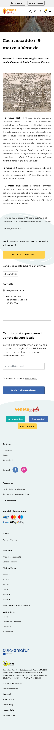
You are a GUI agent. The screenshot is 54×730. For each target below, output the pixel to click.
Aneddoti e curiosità (12, 557)
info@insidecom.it (15, 290)
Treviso (6, 589)
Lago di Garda (9, 612)
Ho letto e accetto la (21, 379)
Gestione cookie (9, 715)
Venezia (6, 574)
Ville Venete (8, 631)
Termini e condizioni (10, 689)
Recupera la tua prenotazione (16, 494)
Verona (6, 579)
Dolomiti (7, 626)
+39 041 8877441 (14, 296)
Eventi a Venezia (10, 540)
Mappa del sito (8, 710)
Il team (6, 455)
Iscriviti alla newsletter (23, 390)
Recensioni (8, 460)
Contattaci (10, 500)
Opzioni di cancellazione (14, 489)
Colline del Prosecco (12, 621)
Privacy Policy (8, 699)
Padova (6, 584)
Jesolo (5, 617)
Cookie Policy (8, 705)
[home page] (9, 11)
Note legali (7, 694)
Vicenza (6, 594)
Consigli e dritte (10, 562)
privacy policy (31, 379)
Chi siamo (7, 450)
